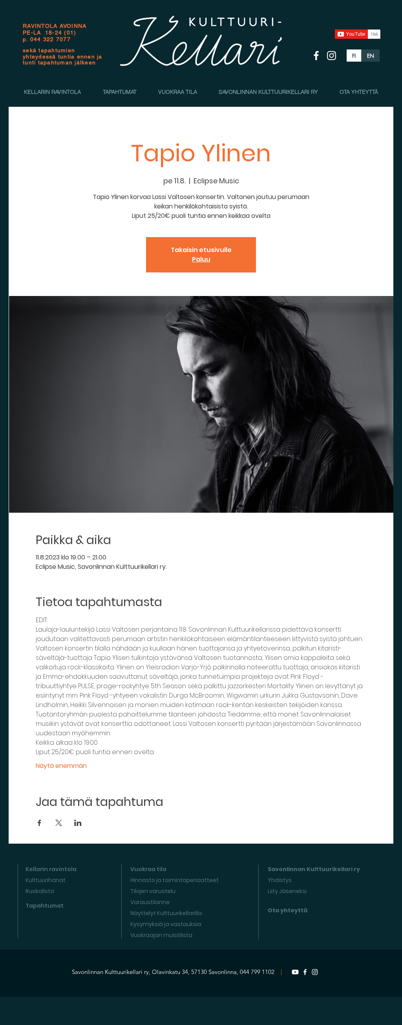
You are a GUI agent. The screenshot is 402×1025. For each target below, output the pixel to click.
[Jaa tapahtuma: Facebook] (39, 823)
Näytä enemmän (61, 766)
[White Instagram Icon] (331, 55)
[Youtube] (295, 972)
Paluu (201, 259)
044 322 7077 (50, 39)
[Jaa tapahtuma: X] (58, 823)
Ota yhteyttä (287, 910)
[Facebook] (305, 972)
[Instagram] (315, 972)
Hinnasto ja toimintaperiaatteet (174, 880)
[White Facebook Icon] (316, 55)
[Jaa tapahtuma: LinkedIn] (78, 823)
